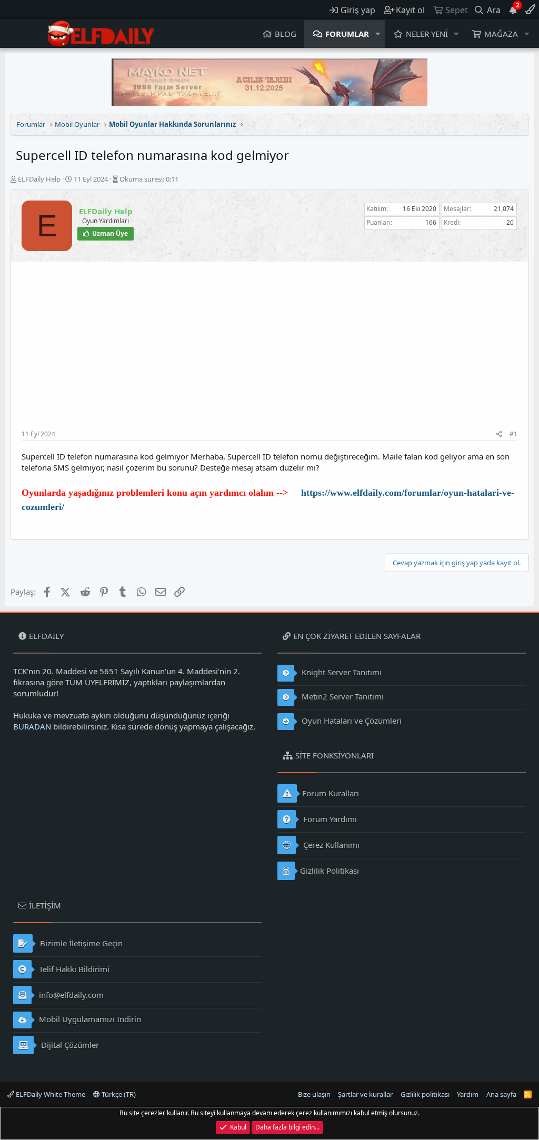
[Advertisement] (269, 351)
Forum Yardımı (329, 819)
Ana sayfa (501, 1094)
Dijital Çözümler (69, 1044)
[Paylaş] (499, 434)
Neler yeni (427, 33)
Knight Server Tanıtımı (341, 672)
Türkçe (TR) (118, 1094)
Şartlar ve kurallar (365, 1094)
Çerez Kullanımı (330, 844)
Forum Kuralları (330, 793)
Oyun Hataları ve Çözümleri (351, 720)
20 (510, 222)
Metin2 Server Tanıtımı (342, 696)
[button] (378, 34)
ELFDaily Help (39, 179)
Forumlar (347, 33)
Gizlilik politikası (425, 1094)
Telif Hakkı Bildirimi (73, 969)
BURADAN (32, 726)
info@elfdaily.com (70, 994)
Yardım (467, 1094)
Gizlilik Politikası (329, 870)
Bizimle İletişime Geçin (80, 943)
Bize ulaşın (314, 1094)
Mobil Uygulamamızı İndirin (89, 1019)
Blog (285, 33)
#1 (513, 433)
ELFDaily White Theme (49, 1094)
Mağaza (501, 33)
